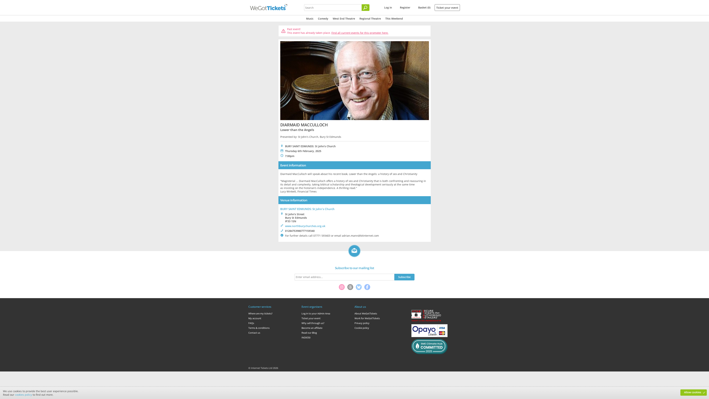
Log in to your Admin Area (316, 313)
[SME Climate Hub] (429, 353)
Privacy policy (361, 323)
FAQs (251, 323)
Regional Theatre (370, 18)
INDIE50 (306, 337)
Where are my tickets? (260, 313)
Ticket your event (447, 7)
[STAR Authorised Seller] (426, 321)
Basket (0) (424, 7)
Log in (388, 7)
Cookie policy (361, 328)
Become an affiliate (312, 328)
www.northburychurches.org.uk (305, 226)
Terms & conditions (259, 328)
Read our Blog (309, 332)
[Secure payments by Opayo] (429, 336)
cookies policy (23, 394)
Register (405, 7)
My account (254, 318)
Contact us (254, 332)
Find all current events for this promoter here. (359, 33)
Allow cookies (692, 392)
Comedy (323, 18)
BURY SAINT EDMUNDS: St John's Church (307, 209)
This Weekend (394, 18)
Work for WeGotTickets (367, 318)
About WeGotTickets (365, 313)
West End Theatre (344, 18)
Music (310, 18)
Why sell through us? (313, 323)
